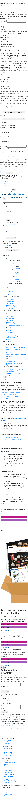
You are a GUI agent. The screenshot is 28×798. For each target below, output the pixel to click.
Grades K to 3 (5, 79)
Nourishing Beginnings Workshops (15, 370)
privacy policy (13, 725)
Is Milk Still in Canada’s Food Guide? (16, 354)
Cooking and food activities (14, 363)
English (17, 273)
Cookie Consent (8, 796)
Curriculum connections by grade (13, 439)
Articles (6, 779)
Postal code (3, 146)
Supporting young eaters (13, 365)
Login (8, 220)
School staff (4, 42)
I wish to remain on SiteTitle (17, 392)
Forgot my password (12, 224)
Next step (9, 173)
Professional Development (11, 781)
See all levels (9, 308)
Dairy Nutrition (8, 772)
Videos (8, 339)
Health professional (6, 44)
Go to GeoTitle (5, 392)
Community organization (8, 46)
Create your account (12, 250)
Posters (8, 334)
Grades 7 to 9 (5, 84)
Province (2, 149)
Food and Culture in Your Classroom (16, 347)
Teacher (3, 39)
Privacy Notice (7, 185)
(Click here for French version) (9, 529)
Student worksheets (9, 762)
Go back (3, 173)
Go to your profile (5, 171)
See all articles (10, 356)
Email (1, 26)
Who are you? (5, 686)
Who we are (9, 291)
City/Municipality (4, 141)
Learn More (4, 630)
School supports (10, 337)
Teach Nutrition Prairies (10, 394)
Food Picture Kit (8, 398)
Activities (8, 330)
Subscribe (4, 712)
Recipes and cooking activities (14, 336)
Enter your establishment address (13, 112)
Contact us (9, 295)
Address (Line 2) (4, 137)
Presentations (10, 371)
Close (14, 189)
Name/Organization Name (7, 125)
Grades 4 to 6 (5, 81)
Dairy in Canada (8, 770)
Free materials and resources (12, 396)
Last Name (3, 24)
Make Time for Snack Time (13, 349)
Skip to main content (6, 191)
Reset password (11, 238)
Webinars (8, 375)
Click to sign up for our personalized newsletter (13, 51)
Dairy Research (8, 776)
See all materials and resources (15, 325)
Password (3, 29)
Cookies (5, 181)
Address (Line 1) (4, 132)
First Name (3, 21)
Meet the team (10, 293)
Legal (4, 183)
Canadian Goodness (9, 774)
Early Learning (5, 37)
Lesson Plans (9, 332)
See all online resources (10, 766)
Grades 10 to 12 (5, 86)
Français (17, 268)
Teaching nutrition (11, 361)
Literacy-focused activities (11, 437)
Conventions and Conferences (14, 373)
